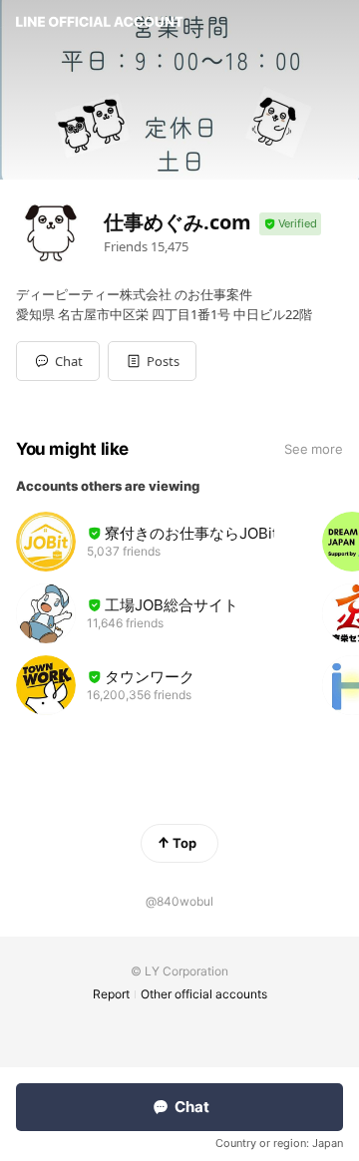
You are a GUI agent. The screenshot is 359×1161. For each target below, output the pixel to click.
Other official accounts (204, 993)
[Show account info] (290, 223)
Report (111, 993)
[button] (152, 361)
